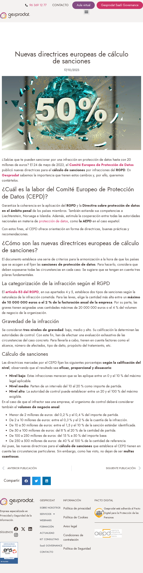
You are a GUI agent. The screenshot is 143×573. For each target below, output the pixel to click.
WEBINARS (46, 520)
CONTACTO (60, 5)
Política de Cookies (75, 517)
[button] (86, 12)
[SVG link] (108, 533)
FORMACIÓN (47, 526)
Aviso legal (70, 526)
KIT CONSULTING (49, 539)
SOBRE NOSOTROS (50, 507)
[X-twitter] (23, 529)
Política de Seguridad (77, 548)
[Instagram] (16, 535)
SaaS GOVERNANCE (51, 545)
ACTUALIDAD (47, 533)
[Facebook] (16, 529)
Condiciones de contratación (73, 537)
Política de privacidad (77, 508)
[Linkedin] (30, 529)
